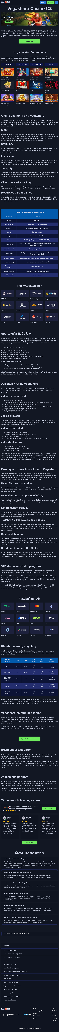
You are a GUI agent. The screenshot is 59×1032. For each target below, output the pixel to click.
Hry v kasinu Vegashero (10, 950)
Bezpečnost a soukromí (10, 989)
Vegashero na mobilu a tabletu (12, 986)
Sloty (50, 64)
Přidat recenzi (48, 808)
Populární (6, 64)
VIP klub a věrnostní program (12, 975)
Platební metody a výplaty (11, 982)
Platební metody (8, 978)
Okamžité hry (35, 64)
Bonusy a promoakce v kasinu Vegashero (15, 971)
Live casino (21, 64)
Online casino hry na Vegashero (13, 954)
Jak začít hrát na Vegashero (12, 968)
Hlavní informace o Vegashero (12, 957)
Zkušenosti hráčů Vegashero (12, 996)
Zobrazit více (29, 842)
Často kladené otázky (10, 1000)
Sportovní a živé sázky (10, 964)
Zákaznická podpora (9, 993)
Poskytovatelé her (9, 961)
